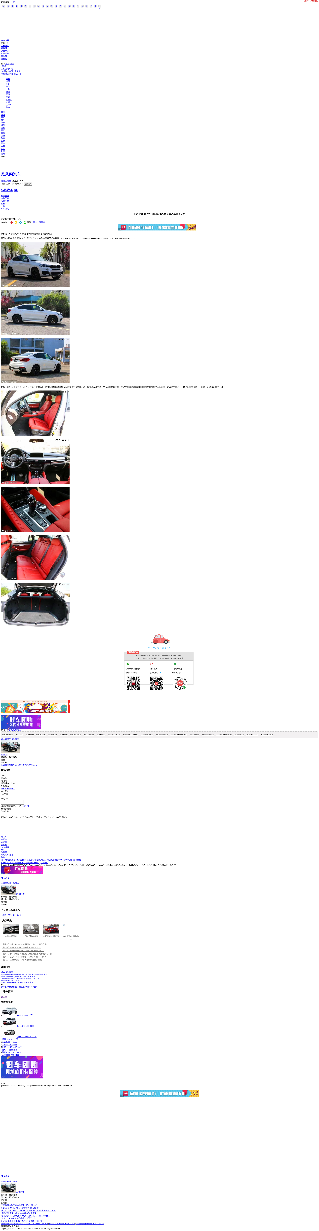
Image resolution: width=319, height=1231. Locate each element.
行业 (8, 107)
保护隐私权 (62, 1224)
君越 (79, 860)
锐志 (55, 860)
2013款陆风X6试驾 (267, 735)
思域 (30, 860)
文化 (3, 141)
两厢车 (4, 842)
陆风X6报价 (30, 735)
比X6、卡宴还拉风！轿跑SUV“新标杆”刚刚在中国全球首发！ (28, 1210)
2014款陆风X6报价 (208, 735)
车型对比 (5, 56)
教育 (3, 138)
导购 (8, 84)
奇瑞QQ (37, 863)
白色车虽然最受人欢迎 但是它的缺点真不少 (20, 978)
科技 (3, 133)
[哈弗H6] (9, 1015)
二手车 (9, 105)
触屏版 (4, 48)
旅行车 (4, 852)
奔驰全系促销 (11, 936)
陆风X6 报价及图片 (114, 735)
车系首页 (5, 196)
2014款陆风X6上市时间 (130, 735)
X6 (16, 190)
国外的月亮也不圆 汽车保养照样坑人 (17, 982)
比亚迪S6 (16, 863)
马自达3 (4, 863)
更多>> (4, 997)
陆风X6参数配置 (7, 735)
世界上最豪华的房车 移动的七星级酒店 (18, 976)
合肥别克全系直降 (51, 936)
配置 (19, 915)
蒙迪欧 (12, 860)
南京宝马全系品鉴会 (71, 937)
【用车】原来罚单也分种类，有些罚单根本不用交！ (25, 957)
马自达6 (42, 860)
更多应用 (5, 40)
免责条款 (71, 1224)
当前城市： (6, 783)
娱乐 (3, 120)
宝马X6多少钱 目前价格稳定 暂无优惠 (18, 1218)
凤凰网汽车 (11, 174)
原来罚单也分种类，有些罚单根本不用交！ (20, 987)
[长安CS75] (9, 1026)
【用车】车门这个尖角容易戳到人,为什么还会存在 (24, 944)
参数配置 (5, 198)
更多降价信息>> (8, 788)
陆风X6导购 (64, 735)
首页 (3, 112)
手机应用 (5, 46)
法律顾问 (80, 1224)
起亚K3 (25, 860)
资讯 (3, 115)
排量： (4, 760)
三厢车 (4, 839)
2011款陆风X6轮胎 (162, 735)
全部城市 (100, 6)
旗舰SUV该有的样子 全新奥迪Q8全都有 (18, 1213)
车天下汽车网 (39, 222)
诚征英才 (53, 1224)
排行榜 (4, 59)
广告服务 (44, 1224)
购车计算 (5, 53)
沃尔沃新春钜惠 (31, 936)
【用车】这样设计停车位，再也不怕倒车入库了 (23, 951)
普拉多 (60, 860)
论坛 (8, 102)
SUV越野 (5, 847)
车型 (8, 86)
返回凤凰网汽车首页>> (11, 739)
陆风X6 (4, 754)
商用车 (18, 71)
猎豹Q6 (5, 1050)
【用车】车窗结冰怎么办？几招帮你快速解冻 (22, 960)
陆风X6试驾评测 (75, 735)
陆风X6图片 (19, 735)
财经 (3, 117)
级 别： (5, 899)
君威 (7, 860)
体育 (3, 122)
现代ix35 (5, 1047)
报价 (8, 92)
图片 (8, 89)
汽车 (3, 128)
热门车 (4, 837)
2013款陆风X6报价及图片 (178, 735)
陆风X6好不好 (52, 735)
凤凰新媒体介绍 (8, 1224)
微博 (7, 64)
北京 (13, 2)
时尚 (3, 125)
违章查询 (5, 51)
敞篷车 (4, 857)
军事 (3, 146)
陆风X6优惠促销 (89, 735)
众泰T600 (6, 1055)
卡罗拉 (66, 860)
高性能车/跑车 (7, 855)
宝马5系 (49, 860)
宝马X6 (4, 915)
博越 (4, 1039)
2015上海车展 (7, 69)
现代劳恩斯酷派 (27, 863)
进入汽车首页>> (8, 972)
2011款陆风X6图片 (252, 735)
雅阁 (3, 860)
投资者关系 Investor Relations (27, 1224)
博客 (3, 149)
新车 (8, 79)
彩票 (3, 151)
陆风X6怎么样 (41, 735)
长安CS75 (21, 1026)
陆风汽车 (7, 190)
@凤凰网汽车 (15, 730)
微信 (12, 64)
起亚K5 (35, 860)
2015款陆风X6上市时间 (224, 735)
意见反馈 (88, 1224)
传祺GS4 (21, 1037)
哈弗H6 (20, 1015)
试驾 (8, 81)
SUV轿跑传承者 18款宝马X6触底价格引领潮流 (21, 1221)
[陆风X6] (10, 752)
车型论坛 (5, 209)
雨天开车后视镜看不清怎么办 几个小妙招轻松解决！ (24, 974)
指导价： (5, 897)
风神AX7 (6, 1052)
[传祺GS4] (9, 1037)
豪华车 (4, 845)
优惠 (8, 94)
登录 (3, 74)
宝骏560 (5, 1044)
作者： (4, 730)
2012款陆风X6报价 (147, 735)
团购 (8, 97)
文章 (3, 206)
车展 (4, 66)
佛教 (3, 154)
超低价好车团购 (311, 1)
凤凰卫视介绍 (98, 1224)
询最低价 (5, 883)
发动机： (5, 902)
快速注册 (9, 74)
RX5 (4, 1042)
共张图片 (20, 894)
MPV (3, 850)
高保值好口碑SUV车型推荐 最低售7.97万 (23, 1208)
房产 (3, 130)
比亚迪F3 (73, 860)
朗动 (10, 863)
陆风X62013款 (194, 735)
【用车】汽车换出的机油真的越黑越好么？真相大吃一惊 (27, 954)
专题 (4, 71)
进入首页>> (14, 883)
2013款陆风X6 (239, 735)
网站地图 (17, 74)
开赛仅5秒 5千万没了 (10, 980)
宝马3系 (18, 860)
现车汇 (9, 99)
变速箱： (5, 762)
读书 (3, 135)
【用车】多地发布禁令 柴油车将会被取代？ (21, 947)
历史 (3, 143)
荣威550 (44, 863)
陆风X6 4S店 (101, 735)
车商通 (10, 71)
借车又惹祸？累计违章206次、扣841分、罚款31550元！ (25, 1216)
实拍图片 (5, 201)
